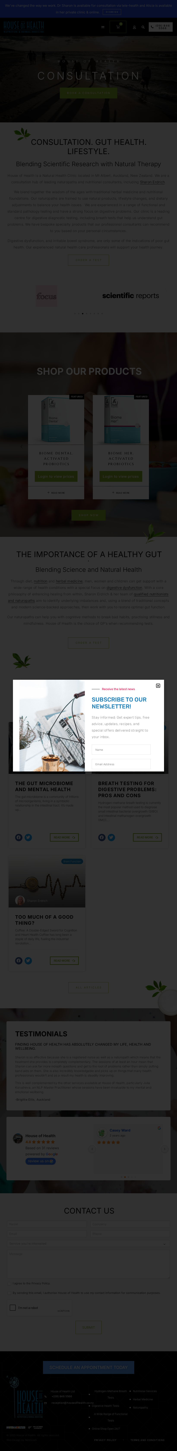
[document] (88, 725)
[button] (158, 685)
